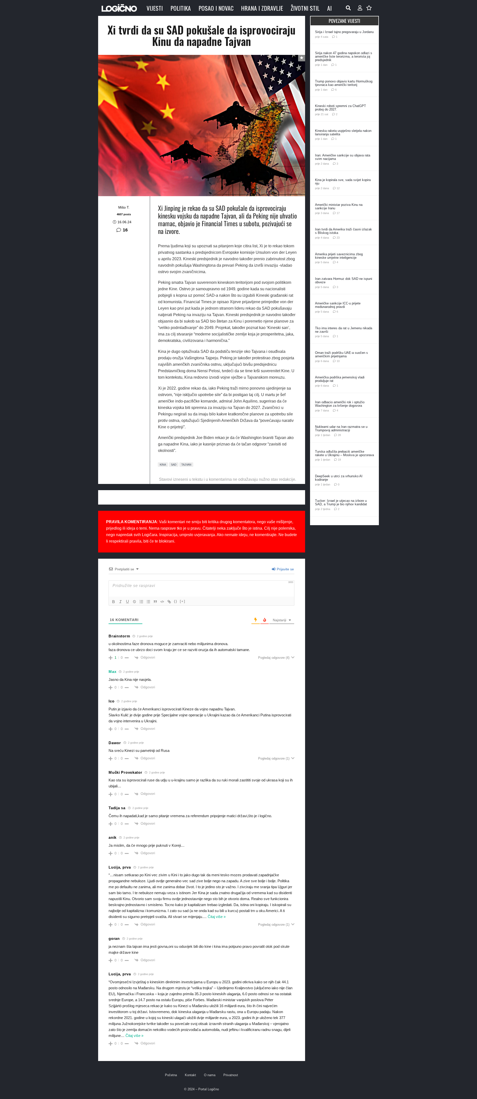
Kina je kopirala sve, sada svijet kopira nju (343, 181)
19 (339, 459)
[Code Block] (162, 602)
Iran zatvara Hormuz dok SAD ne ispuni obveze (343, 280)
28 (339, 435)
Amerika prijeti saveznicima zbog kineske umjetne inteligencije (339, 255)
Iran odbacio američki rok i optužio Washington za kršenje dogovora (339, 403)
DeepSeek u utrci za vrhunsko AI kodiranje (338, 477)
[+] (182, 601)
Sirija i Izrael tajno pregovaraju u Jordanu (344, 32)
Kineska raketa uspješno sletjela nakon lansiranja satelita (343, 132)
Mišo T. (123, 207)
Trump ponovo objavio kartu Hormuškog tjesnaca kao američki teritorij (343, 83)
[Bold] (113, 602)
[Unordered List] (148, 602)
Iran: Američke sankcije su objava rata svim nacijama (342, 157)
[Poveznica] (360, 8)
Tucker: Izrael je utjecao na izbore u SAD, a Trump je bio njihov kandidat (341, 502)
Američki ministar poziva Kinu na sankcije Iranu (338, 206)
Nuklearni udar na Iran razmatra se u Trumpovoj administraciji (341, 428)
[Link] (169, 602)
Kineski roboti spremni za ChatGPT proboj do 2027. (340, 107)
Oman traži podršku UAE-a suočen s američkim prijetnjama (341, 354)
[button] (348, 7)
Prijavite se (285, 569)
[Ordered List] (141, 602)
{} (175, 601)
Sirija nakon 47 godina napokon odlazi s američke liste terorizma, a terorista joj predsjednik (343, 56)
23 (338, 237)
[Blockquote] (155, 602)
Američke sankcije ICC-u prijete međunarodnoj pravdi (337, 305)
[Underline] (127, 602)
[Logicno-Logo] (119, 8)
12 (338, 188)
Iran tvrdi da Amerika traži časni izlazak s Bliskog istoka (343, 231)
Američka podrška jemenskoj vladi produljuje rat (339, 379)
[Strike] (134, 602)
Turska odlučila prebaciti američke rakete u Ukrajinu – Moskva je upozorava (344, 453)
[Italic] (120, 602)
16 (125, 229)
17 (338, 213)
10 (338, 361)
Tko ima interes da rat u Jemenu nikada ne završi (343, 329)
